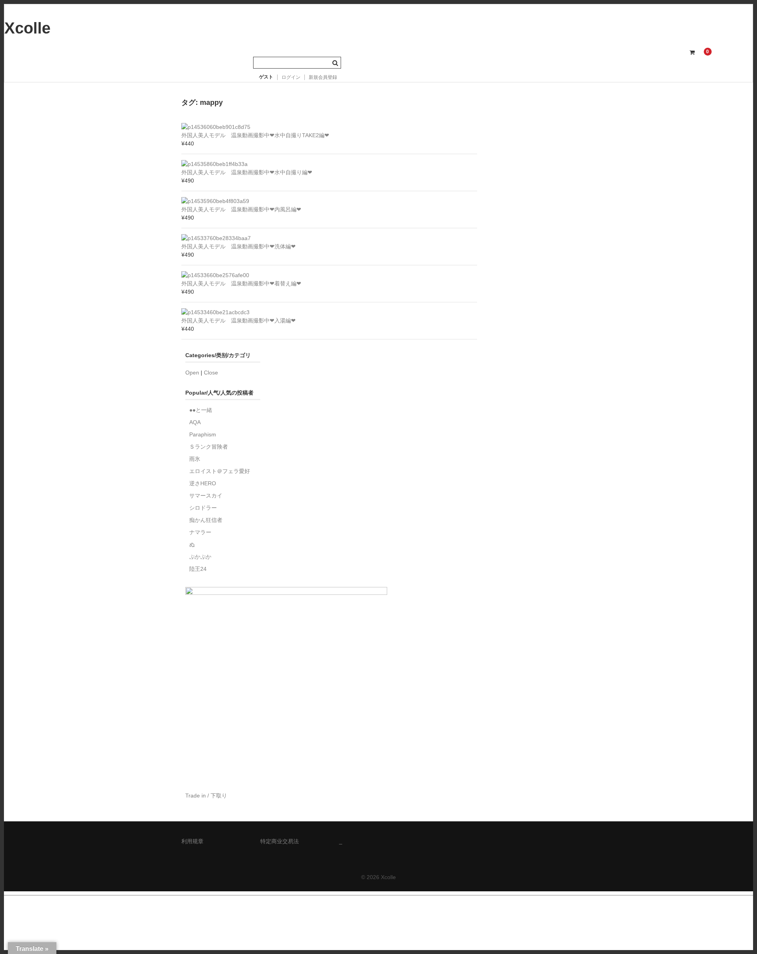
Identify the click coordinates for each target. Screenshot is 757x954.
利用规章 (192, 841)
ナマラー (200, 532)
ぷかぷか (200, 556)
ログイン (291, 77)
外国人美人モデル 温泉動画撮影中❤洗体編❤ (238, 246)
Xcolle (27, 28)
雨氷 (194, 459)
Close (211, 372)
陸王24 (198, 569)
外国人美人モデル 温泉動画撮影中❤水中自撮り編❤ (246, 172)
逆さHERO (202, 483)
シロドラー (203, 508)
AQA (195, 422)
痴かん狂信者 (205, 520)
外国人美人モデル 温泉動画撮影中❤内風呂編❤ (241, 209)
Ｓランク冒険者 (208, 446)
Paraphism (202, 434)
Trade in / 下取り (206, 795)
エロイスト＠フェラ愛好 (219, 471)
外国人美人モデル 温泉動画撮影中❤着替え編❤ (241, 283)
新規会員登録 (323, 77)
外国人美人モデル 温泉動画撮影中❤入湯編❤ (238, 320)
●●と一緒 (200, 410)
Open (192, 372)
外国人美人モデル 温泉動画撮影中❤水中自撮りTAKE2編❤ (255, 135)
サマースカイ (205, 495)
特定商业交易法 (279, 841)
